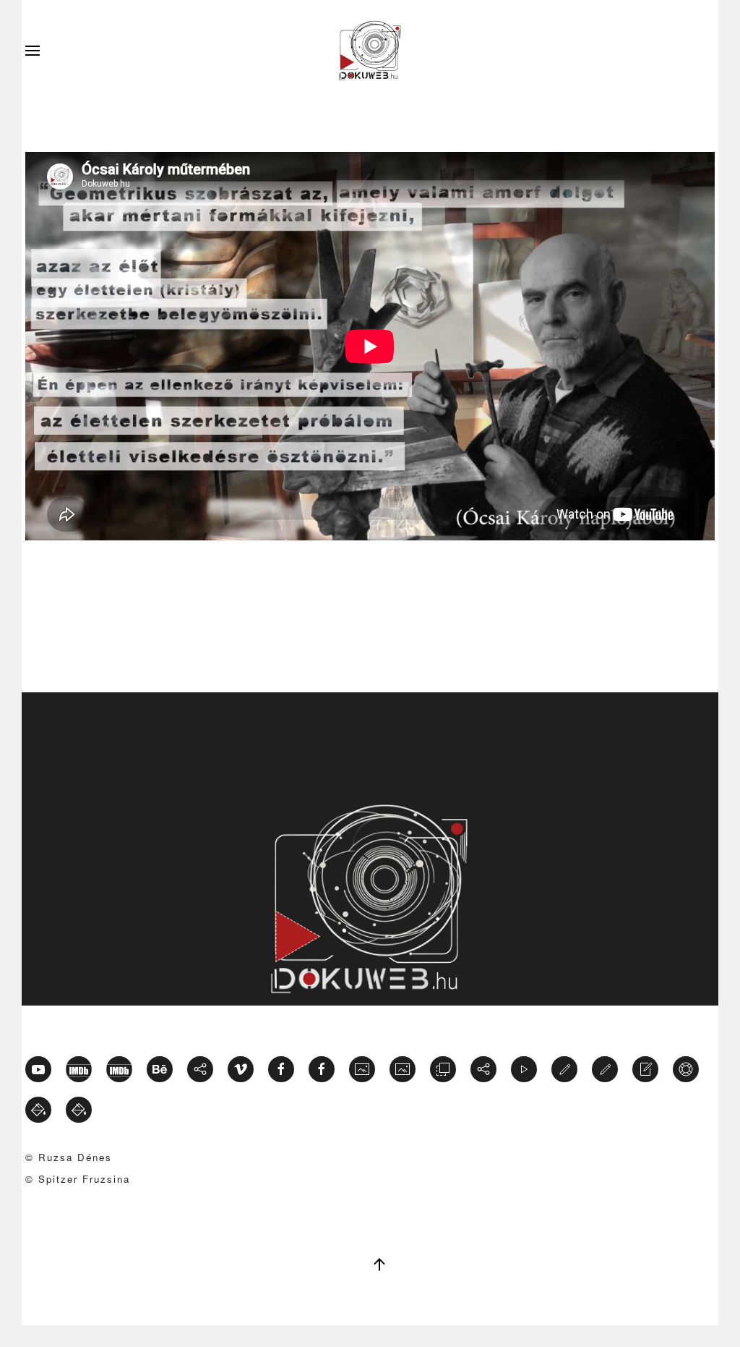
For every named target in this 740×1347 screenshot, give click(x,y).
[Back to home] (370, 50)
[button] (32, 50)
